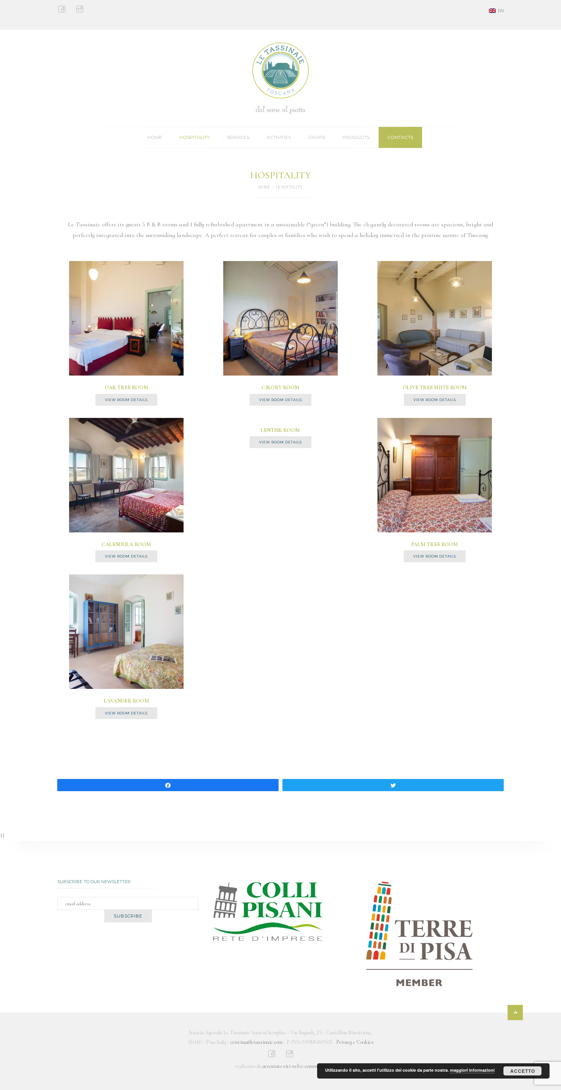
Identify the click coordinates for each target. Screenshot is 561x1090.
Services (238, 137)
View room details (126, 400)
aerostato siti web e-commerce (294, 1066)
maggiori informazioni (472, 1070)
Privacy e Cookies (355, 1042)
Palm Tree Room (434, 544)
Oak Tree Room (126, 387)
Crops (316, 137)
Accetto (522, 1070)
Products (355, 137)
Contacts (400, 137)
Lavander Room (126, 701)
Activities (278, 137)
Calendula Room (126, 544)
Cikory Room (280, 387)
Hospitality (194, 137)
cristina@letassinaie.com (256, 1042)
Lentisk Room (280, 430)
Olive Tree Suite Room (435, 387)
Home (154, 137)
